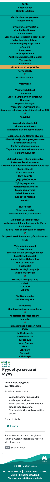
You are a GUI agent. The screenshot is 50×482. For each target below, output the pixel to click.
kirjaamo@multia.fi (29, 474)
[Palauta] (5, 364)
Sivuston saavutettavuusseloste (25, 478)
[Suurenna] (2, 364)
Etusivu (13, 426)
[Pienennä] (9, 364)
